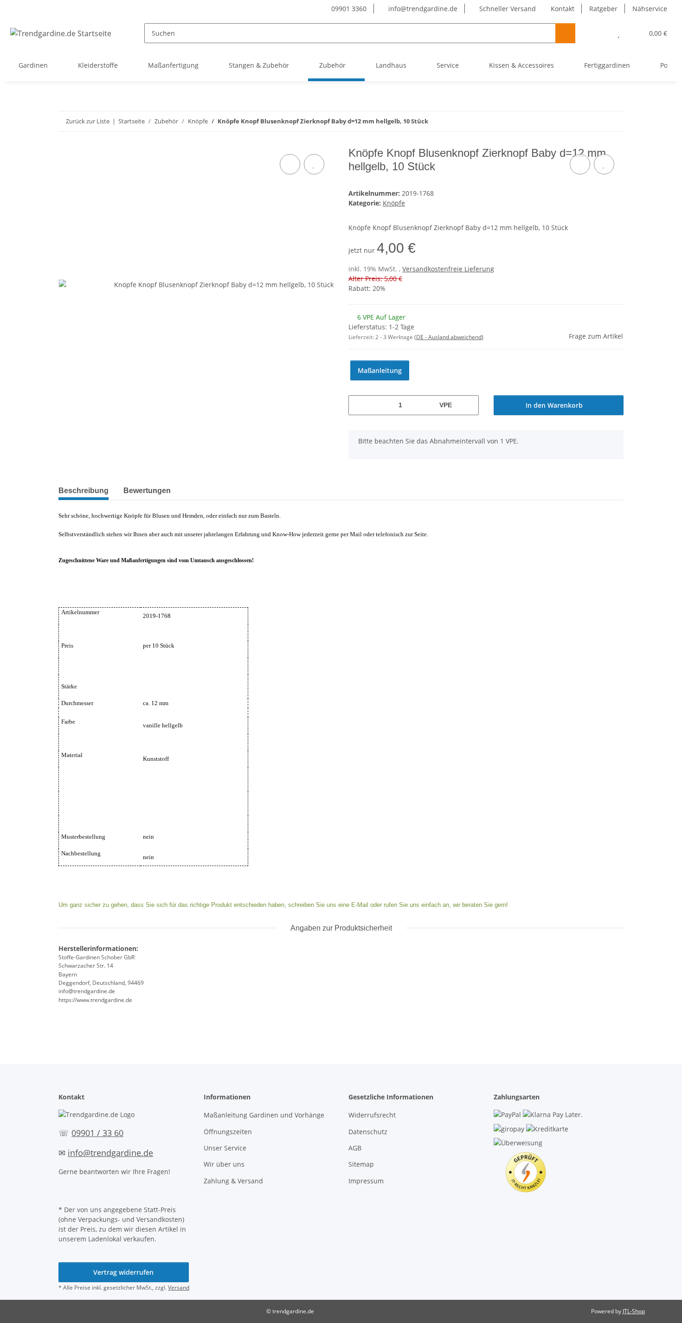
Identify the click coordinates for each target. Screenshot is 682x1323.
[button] (600, 33)
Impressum (366, 1180)
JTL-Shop (634, 1311)
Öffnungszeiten (228, 1131)
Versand (178, 1287)
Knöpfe (394, 203)
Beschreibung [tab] (83, 491)
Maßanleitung (380, 370)
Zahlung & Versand (233, 1180)
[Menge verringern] (359, 405)
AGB (354, 1147)
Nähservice (649, 8)
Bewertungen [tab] (147, 491)
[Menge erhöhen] (468, 405)
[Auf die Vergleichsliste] (290, 164)
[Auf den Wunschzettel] (314, 164)
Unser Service (225, 1147)
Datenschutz (367, 1131)
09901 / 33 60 (97, 1132)
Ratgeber (603, 8)
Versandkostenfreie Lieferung (448, 268)
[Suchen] (565, 33)
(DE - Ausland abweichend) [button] (448, 337)
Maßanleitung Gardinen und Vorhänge (264, 1115)
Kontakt (562, 8)
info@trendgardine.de (421, 8)
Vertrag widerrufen (123, 1272)
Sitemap (361, 1164)
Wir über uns (224, 1164)
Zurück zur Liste (87, 121)
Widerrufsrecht (372, 1115)
